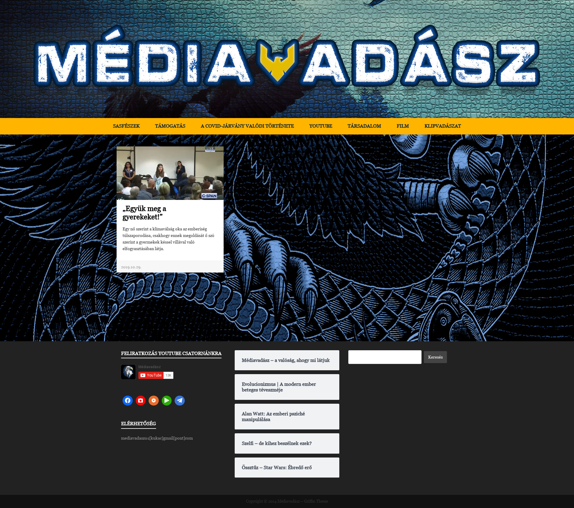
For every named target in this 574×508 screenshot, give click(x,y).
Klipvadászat (443, 126)
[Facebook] (127, 400)
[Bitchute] (140, 400)
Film (403, 126)
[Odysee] (153, 400)
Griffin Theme (316, 501)
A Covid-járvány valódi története (247, 126)
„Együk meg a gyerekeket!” (144, 212)
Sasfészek (126, 126)
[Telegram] (179, 400)
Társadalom (364, 126)
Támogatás (170, 126)
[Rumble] (166, 400)
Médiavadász (288, 501)
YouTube (320, 126)
